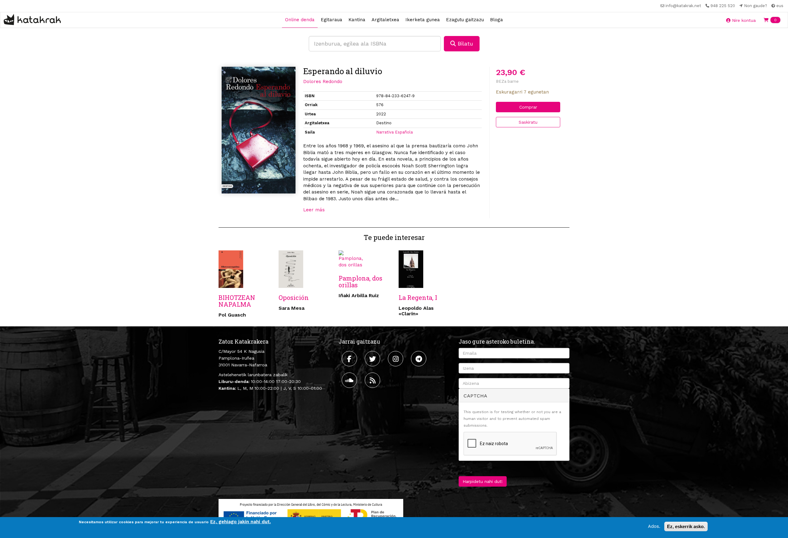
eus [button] (779, 5)
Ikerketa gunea (422, 19)
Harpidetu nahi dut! (483, 481)
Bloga (496, 19)
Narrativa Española (394, 132)
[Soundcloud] (350, 380)
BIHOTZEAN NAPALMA (237, 300)
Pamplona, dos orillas (360, 281)
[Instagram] (396, 358)
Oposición (294, 297)
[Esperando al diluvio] (259, 130)
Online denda (300, 19)
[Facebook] (350, 358)
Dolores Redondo (322, 81)
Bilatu (464, 43)
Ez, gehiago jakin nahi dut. (240, 521)
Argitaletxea (385, 19)
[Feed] (373, 380)
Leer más (314, 210)
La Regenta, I (418, 297)
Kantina (356, 19)
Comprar (528, 107)
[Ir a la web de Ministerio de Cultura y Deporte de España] (311, 514)
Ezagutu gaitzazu (465, 19)
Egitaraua (331, 19)
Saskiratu (528, 122)
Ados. (654, 526)
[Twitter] (373, 358)
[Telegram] (419, 358)
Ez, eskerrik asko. (686, 526)
